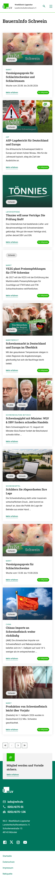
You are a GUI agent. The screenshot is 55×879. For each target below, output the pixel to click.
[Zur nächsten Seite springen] (18, 745)
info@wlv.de (15, 801)
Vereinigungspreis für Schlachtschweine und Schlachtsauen (20, 77)
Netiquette (7, 874)
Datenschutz (9, 862)
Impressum (8, 868)
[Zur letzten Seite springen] (24, 745)
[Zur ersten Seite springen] (5, 745)
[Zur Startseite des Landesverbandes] (9, 6)
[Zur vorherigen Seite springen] (11, 745)
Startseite (7, 856)
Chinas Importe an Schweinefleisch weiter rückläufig (20, 631)
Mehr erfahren (12, 92)
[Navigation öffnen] (51, 6)
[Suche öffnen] (44, 6)
